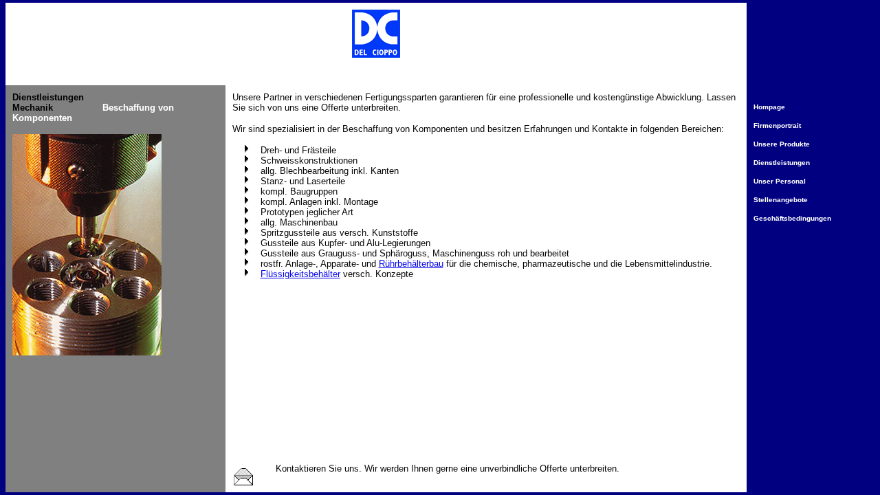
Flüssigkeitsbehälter (300, 274)
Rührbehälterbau (411, 263)
